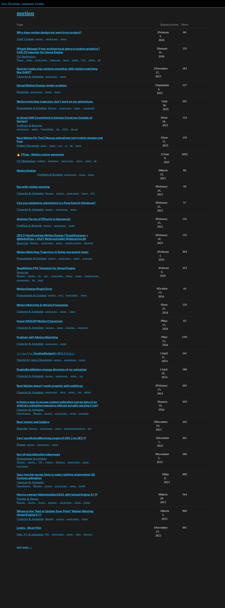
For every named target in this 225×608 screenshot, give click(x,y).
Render (48, 92)
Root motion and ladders (33, 422)
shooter (69, 276)
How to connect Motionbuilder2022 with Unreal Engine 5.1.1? (57, 494)
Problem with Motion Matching (37, 337)
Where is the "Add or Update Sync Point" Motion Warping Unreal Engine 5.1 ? (55, 512)
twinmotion (83, 328)
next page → (24, 547)
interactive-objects (73, 243)
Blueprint (52, 108)
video (78, 534)
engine (43, 146)
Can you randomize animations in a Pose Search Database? (56, 203)
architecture (55, 60)
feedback (41, 161)
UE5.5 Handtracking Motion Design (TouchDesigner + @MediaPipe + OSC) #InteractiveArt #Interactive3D (52, 237)
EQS (93, 193)
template (31, 276)
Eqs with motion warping (33, 187)
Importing (70, 328)
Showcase (87, 534)
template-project (92, 276)
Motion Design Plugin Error (34, 289)
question (39, 39)
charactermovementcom (74, 428)
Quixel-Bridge (47, 129)
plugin (88, 161)
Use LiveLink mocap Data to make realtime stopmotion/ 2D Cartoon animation (56, 476)
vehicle (72, 311)
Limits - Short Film (29, 528)
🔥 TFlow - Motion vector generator (40, 154)
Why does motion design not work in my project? (49, 32)
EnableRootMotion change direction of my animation (52, 369)
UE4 (47, 534)
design (66, 60)
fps (39, 276)
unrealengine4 (23, 280)
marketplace (53, 161)
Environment (22, 466)
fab (99, 60)
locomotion (87, 258)
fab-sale (74, 129)
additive (87, 392)
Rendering (60, 462)
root (60, 146)
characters (49, 328)
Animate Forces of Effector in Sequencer (43, 219)
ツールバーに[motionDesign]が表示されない (46, 353)
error (61, 295)
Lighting (49, 462)
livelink (82, 486)
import (29, 60)
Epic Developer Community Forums (23, 3)
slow (46, 276)
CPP (40, 462)
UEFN (65, 129)
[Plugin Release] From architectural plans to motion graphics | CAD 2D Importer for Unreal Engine (58, 50)
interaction (88, 243)
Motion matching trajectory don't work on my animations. (55, 101)
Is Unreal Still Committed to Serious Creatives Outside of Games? (54, 119)
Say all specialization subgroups (38, 454)
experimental (88, 108)
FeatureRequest (23, 413)
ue (66, 146)
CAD (83, 60)
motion (64, 39)
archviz (91, 60)
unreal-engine (52, 39)
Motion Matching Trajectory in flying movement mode (52, 252)
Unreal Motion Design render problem (42, 85)
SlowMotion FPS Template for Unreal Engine (46, 268)
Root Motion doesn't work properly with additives (50, 386)
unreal (78, 146)
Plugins (20, 60)
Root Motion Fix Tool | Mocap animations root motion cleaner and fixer (60, 139)
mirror (63, 392)
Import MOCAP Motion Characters (40, 321)
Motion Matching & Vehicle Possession (42, 305)
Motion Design (26, 170)
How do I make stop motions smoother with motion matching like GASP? (57, 70)
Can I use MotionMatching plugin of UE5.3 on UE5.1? (51, 438)
